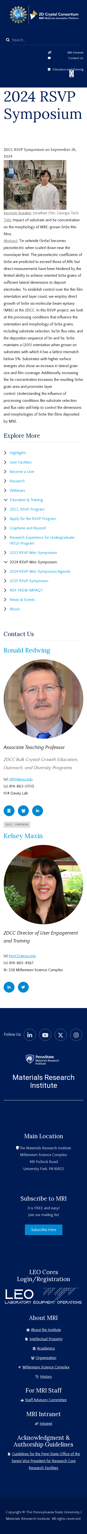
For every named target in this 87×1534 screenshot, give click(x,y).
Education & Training (26, 500)
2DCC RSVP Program (27, 509)
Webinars (17, 490)
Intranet (46, 1423)
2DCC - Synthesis (17, 824)
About (15, 609)
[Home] (42, 1059)
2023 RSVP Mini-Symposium (33, 553)
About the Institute (46, 1330)
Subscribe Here (43, 1230)
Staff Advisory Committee (46, 1400)
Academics (46, 1348)
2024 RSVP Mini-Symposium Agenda (40, 571)
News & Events (22, 600)
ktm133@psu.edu (22, 956)
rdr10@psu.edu (21, 779)
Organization (46, 1358)
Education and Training (68, 69)
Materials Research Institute (44, 1081)
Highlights (18, 453)
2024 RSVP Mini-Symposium (33, 562)
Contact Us (75, 58)
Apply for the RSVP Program (33, 519)
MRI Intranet (75, 52)
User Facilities (21, 462)
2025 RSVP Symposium (29, 581)
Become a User (22, 472)
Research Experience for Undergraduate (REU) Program (42, 540)
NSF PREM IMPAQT (26, 590)
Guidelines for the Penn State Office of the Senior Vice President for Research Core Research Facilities (46, 1461)
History (46, 1376)
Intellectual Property (46, 1339)
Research (17, 481)
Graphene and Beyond (28, 528)
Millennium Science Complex (45, 1367)
